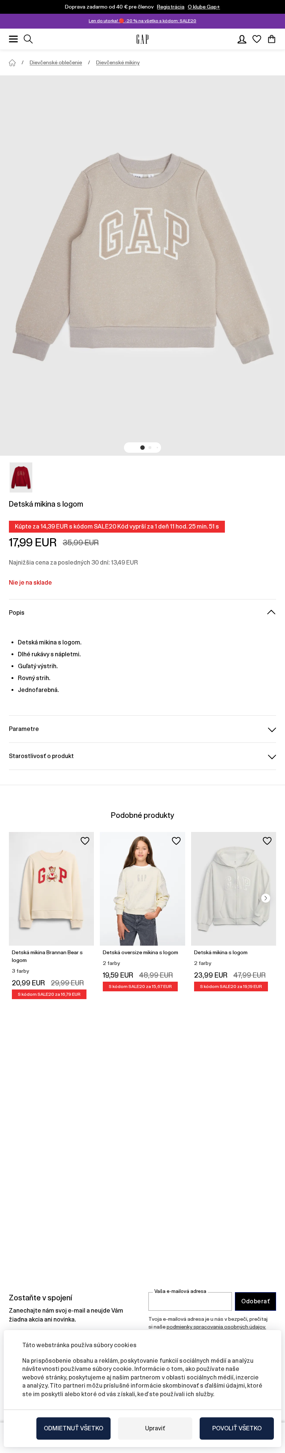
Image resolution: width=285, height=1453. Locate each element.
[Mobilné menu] (13, 39)
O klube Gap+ (204, 7)
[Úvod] (12, 62)
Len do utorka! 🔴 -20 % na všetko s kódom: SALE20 (142, 20)
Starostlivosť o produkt (41, 756)
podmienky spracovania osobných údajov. (216, 1327)
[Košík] (271, 39)
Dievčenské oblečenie (56, 62)
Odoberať (255, 1301)
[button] (142, 447)
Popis (16, 612)
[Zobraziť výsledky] (28, 39)
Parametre (24, 728)
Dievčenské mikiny (118, 62)
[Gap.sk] (142, 39)
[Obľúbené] (256, 39)
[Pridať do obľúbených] (85, 841)
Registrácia (170, 7)
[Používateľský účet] (242, 39)
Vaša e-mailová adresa (180, 1291)
